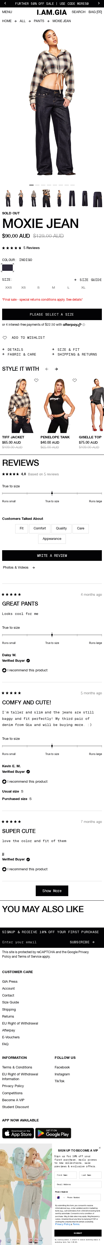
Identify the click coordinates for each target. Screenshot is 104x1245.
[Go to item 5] (59, 198)
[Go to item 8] (97, 198)
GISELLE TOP (90, 437)
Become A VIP (13, 1100)
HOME (6, 21)
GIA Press (10, 981)
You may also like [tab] (42, 909)
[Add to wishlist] (36, 380)
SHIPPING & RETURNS (77, 354)
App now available (20, 1120)
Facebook (62, 1067)
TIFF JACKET (13, 437)
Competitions (12, 1093)
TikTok (60, 1081)
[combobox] (60, 1197)
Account (8, 988)
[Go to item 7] (85, 198)
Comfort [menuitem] (40, 528)
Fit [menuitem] (21, 528)
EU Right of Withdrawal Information (20, 1077)
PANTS (39, 21)
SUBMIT (78, 1233)
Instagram (62, 1074)
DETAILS (15, 349)
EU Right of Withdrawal (20, 1023)
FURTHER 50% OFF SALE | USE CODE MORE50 (52, 4)
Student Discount (15, 1107)
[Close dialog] (100, 1148)
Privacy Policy (13, 1086)
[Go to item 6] (72, 198)
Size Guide (91, 279)
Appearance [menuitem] (52, 539)
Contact (8, 995)
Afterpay (8, 1030)
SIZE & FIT (69, 349)
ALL (23, 21)
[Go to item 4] (46, 198)
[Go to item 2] (21, 198)
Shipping (9, 1009)
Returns (8, 1016)
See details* (74, 299)
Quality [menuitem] (61, 528)
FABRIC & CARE (22, 354)
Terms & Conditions (17, 1067)
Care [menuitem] (80, 528)
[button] (21, 248)
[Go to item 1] (8, 198)
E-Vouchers (11, 1037)
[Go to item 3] (33, 198)
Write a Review (59, 557)
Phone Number (61, 1192)
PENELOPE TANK (55, 437)
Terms (76, 1224)
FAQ (5, 1044)
